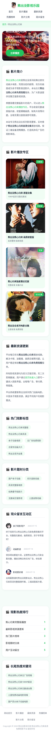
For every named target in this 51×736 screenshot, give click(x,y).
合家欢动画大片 (15, 447)
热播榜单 (11, 17)
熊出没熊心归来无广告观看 (20, 675)
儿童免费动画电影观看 (18, 695)
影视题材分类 (12, 643)
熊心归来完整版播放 (16, 622)
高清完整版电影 (15, 485)
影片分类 (25, 17)
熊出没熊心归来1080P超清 (20, 682)
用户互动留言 (12, 650)
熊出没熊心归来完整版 (18, 427)
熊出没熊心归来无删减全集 (20, 688)
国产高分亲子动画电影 (18, 701)
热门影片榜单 (12, 636)
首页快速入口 (31, 377)
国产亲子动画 (14, 478)
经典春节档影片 (15, 491)
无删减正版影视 (15, 498)
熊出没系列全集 (15, 453)
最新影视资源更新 (15, 629)
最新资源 (38, 11)
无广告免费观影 (34, 440)
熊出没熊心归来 (13, 80)
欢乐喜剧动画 (33, 478)
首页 (11, 11)
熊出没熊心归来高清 (17, 434)
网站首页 (8, 713)
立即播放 (14, 53)
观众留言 (40, 17)
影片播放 (23, 11)
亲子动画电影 (14, 440)
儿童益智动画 (35, 498)
